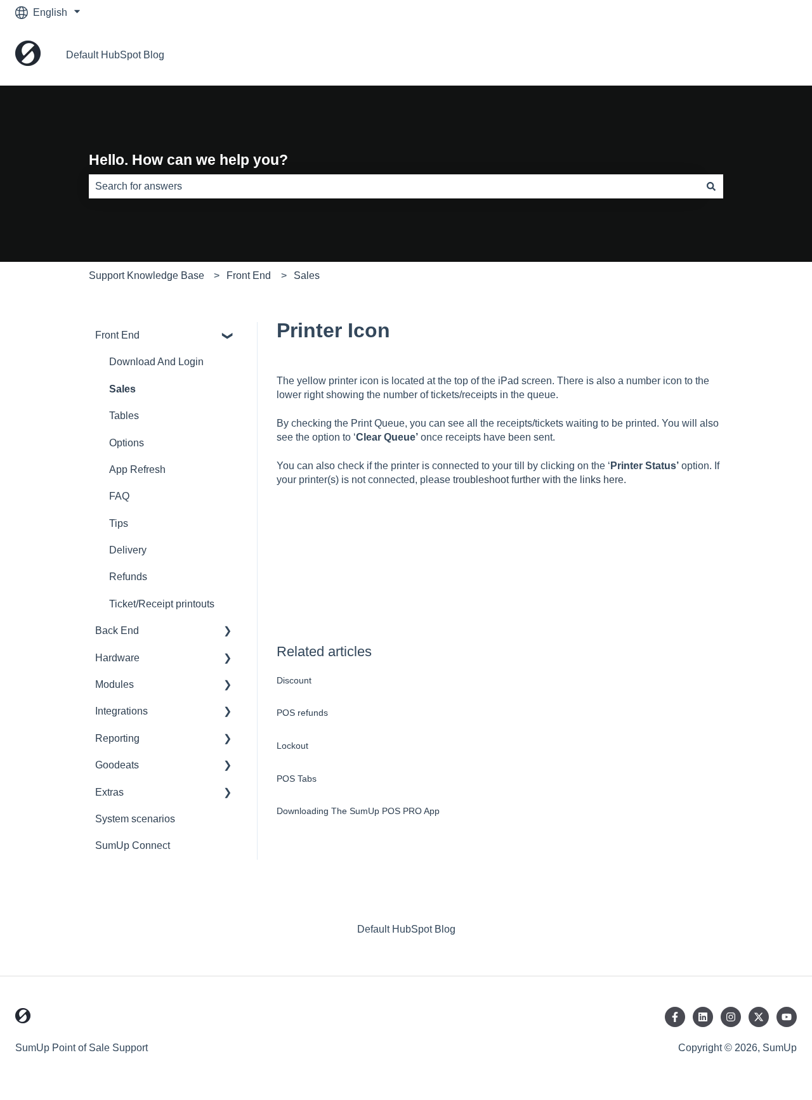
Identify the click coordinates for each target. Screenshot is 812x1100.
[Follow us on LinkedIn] (703, 1017)
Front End (248, 275)
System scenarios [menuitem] (135, 818)
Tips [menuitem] (118, 523)
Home (770, 54)
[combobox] (394, 186)
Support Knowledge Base (146, 275)
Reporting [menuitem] (117, 738)
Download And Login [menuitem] (156, 361)
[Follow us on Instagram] (731, 1017)
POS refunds (302, 713)
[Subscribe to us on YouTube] (786, 1017)
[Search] (711, 186)
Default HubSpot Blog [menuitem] (406, 929)
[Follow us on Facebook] (675, 1017)
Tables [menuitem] (124, 415)
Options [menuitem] (126, 442)
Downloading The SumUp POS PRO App (358, 811)
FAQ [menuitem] (119, 496)
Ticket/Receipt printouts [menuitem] (161, 604)
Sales (307, 275)
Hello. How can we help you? (188, 160)
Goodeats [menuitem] (117, 765)
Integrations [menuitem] (121, 711)
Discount (294, 680)
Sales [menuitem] (122, 389)
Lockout (292, 746)
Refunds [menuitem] (128, 576)
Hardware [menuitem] (117, 657)
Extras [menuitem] (109, 792)
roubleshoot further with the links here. (540, 479)
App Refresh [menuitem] (137, 469)
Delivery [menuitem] (128, 550)
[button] (228, 336)
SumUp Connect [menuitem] (132, 845)
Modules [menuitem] (114, 684)
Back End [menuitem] (117, 630)
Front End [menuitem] (117, 335)
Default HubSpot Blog (115, 54)
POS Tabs (297, 778)
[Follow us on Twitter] (759, 1017)
